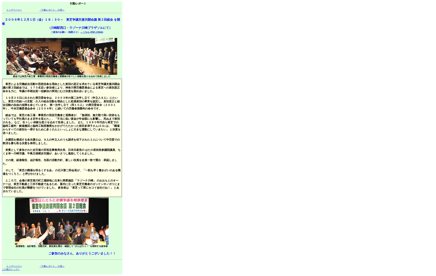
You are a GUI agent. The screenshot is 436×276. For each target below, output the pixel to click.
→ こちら (85, 32)
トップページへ (14, 10)
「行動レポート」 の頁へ (52, 10)
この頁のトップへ (11, 269)
